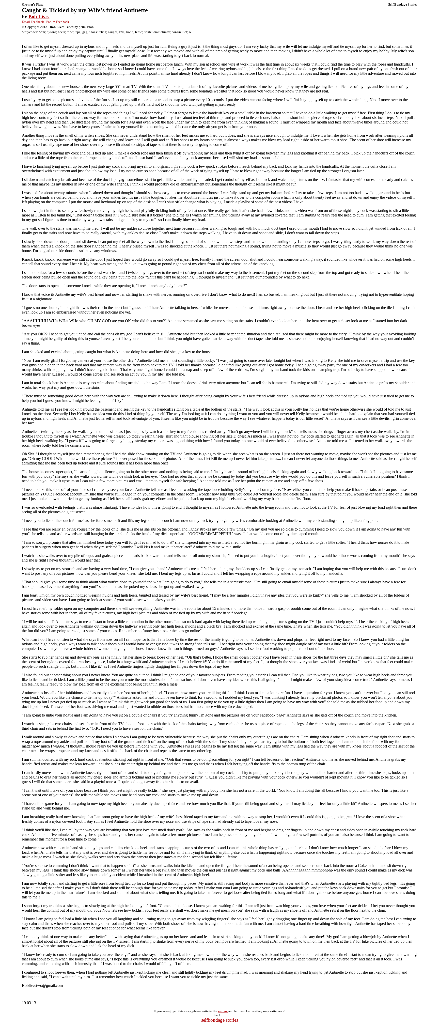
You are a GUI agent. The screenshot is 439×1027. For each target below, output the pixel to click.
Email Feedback (33, 22)
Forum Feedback (57, 22)
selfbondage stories (219, 1020)
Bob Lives (38, 16)
